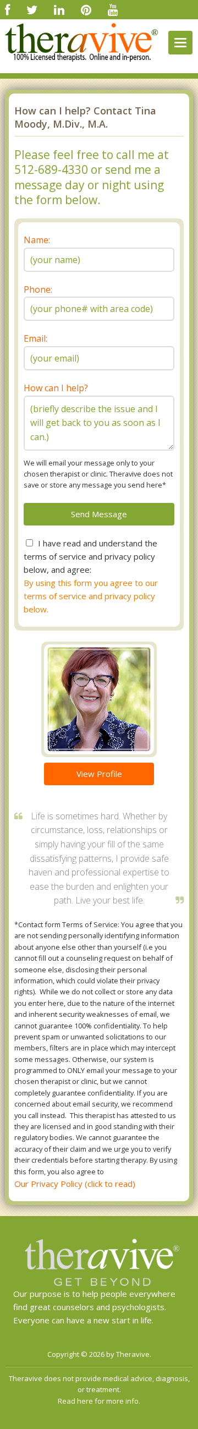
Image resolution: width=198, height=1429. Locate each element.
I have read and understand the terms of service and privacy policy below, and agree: (90, 556)
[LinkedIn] (59, 9)
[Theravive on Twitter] (31, 9)
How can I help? (56, 388)
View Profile (99, 773)
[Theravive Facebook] (7, 9)
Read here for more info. (99, 1401)
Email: (35, 338)
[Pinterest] (86, 9)
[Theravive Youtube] (113, 9)
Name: (37, 240)
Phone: (38, 289)
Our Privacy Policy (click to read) (74, 1183)
